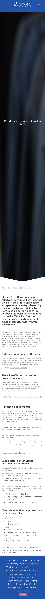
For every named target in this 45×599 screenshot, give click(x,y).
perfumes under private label (18, 368)
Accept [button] (22, 594)
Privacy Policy (22, 590)
